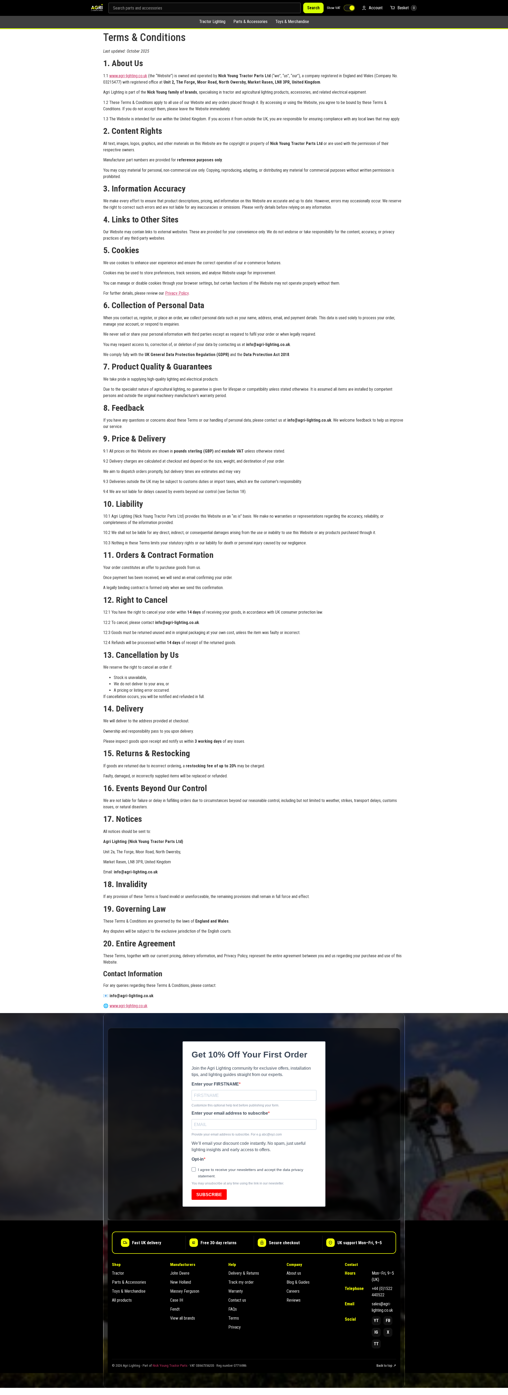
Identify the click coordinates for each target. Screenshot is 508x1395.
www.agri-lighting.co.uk (128, 75)
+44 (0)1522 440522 (382, 1291)
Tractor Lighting (212, 21)
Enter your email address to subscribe (230, 1113)
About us (294, 1273)
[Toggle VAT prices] (349, 8)
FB (388, 1320)
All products (122, 1300)
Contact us (237, 1300)
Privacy (234, 1327)
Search (313, 7)
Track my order (241, 1282)
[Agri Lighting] (97, 8)
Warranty (235, 1291)
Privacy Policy (177, 293)
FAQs (232, 1309)
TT (376, 1343)
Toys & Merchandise (292, 21)
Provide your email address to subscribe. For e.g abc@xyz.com (237, 1134)
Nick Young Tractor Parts (170, 1365)
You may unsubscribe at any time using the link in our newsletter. (238, 1183)
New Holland (180, 1282)
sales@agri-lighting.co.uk (382, 1307)
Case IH (176, 1300)
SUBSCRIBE (209, 1194)
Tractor (118, 1273)
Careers (293, 1291)
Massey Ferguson (184, 1291)
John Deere (179, 1273)
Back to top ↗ (386, 1365)
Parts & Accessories (250, 21)
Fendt (175, 1309)
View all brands (182, 1318)
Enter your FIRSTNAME (215, 1084)
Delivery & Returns (243, 1273)
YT (376, 1320)
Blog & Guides (298, 1282)
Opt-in (198, 1159)
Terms (233, 1318)
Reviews (294, 1300)
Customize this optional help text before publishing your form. (235, 1105)
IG (376, 1332)
